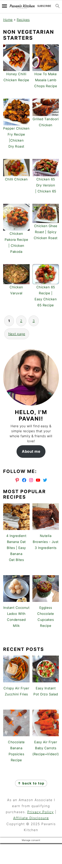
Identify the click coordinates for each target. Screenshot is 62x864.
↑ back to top (31, 783)
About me (31, 451)
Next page (16, 334)
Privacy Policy (40, 812)
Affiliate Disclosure (31, 818)
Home (8, 20)
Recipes (23, 20)
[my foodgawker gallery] (31, 637)
